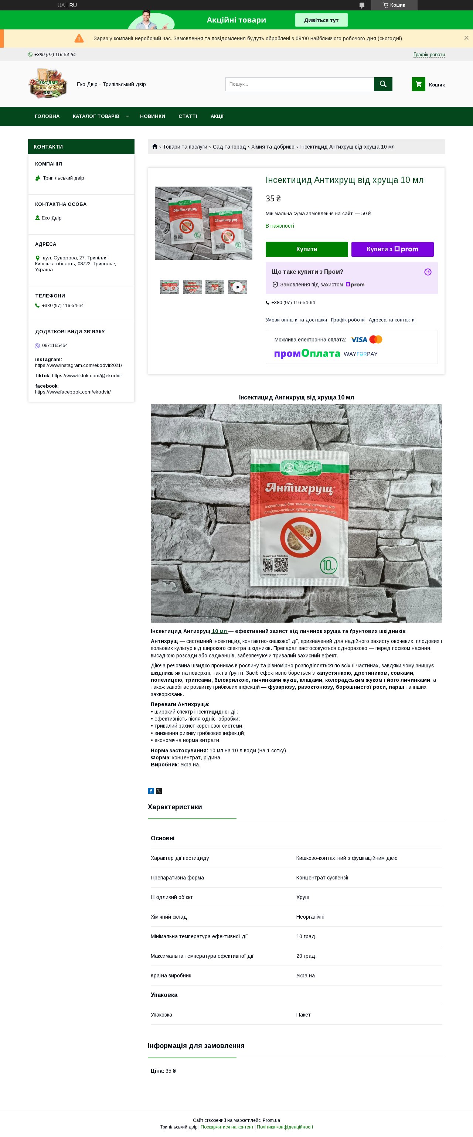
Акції (217, 116)
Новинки (152, 116)
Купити (306, 249)
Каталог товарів (96, 116)
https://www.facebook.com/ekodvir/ (73, 392)
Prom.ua (271, 1120)
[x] (159, 792)
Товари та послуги (185, 147)
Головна (47, 116)
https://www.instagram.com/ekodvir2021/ (78, 365)
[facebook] (151, 792)
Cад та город (229, 147)
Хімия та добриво (273, 147)
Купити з (379, 249)
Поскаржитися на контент (227, 1127)
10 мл (219, 631)
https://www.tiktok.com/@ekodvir (87, 375)
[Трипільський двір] (48, 97)
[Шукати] (383, 84)
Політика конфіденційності (285, 1127)
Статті (187, 116)
